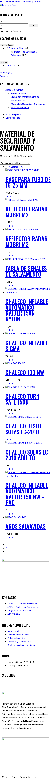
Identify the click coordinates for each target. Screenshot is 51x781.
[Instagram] (20, 683)
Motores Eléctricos (20, 107)
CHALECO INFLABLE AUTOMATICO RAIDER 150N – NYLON (26, 310)
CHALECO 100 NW (24, 372)
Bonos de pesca (13, 114)
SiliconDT (41, 777)
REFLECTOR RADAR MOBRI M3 (26, 241)
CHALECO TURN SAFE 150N (22, 399)
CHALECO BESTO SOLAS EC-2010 (23, 429)
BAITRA (12, 65)
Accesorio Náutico (17, 48)
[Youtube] (12, 683)
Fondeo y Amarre (19, 93)
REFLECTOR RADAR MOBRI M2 (26, 212)
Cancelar (4, 76)
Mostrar (6, 72)
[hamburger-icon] (48, 8)
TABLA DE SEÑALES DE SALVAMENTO (26, 271)
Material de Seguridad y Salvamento (28, 104)
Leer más (9, 196)
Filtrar (33, 25)
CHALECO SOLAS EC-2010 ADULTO (27, 455)
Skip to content (7, 1)
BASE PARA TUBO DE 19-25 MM (28, 182)
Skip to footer (35, 1)
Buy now (9, 226)
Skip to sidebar (22, 1)
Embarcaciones (12, 117)
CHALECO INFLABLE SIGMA (26, 345)
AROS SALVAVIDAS (25, 526)
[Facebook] (5, 683)
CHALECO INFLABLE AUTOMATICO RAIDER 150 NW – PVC (26, 494)
